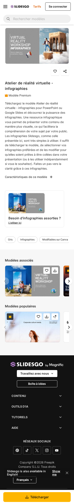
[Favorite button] (55, 71)
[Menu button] (5, 7)
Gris (10, 239)
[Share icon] (65, 71)
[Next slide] (68, 281)
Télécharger (39, 497)
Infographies (27, 239)
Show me (56, 473)
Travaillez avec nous (34, 373)
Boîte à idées (37, 383)
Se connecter (58, 6)
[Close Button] (67, 473)
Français (23, 479)
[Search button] (8, 19)
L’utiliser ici (14, 222)
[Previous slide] (5, 281)
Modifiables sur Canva (55, 239)
